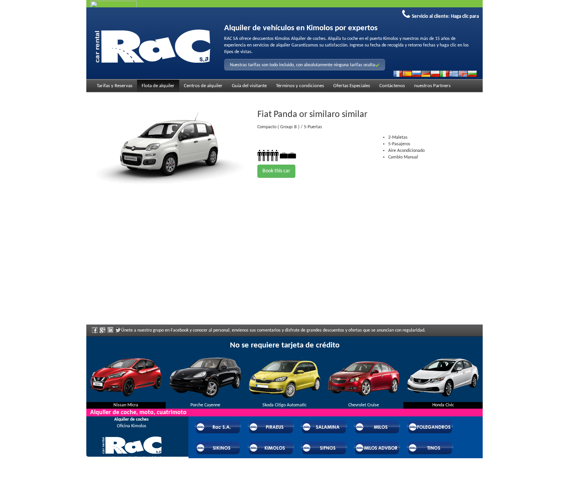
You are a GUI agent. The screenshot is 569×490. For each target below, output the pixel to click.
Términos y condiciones (300, 85)
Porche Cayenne (205, 405)
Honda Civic (443, 405)
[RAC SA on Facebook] (95, 333)
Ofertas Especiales (351, 85)
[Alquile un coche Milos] (152, 45)
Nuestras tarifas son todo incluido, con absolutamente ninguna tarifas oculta (302, 65)
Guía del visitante (249, 85)
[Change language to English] (463, 73)
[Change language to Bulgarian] (472, 73)
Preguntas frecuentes (131, 469)
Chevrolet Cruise (363, 405)
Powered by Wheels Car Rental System (130, 486)
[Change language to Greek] (453, 73)
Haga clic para (465, 16)
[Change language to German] (425, 73)
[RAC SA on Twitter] (118, 333)
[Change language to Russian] (416, 73)
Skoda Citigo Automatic (284, 405)
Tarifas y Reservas (114, 85)
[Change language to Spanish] (407, 73)
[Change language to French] (398, 73)
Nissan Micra (125, 405)
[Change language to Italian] (444, 73)
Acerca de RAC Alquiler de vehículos (131, 458)
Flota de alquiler (158, 85)
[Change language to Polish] (435, 73)
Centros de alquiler (203, 85)
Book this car (276, 171)
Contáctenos (392, 85)
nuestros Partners (432, 85)
